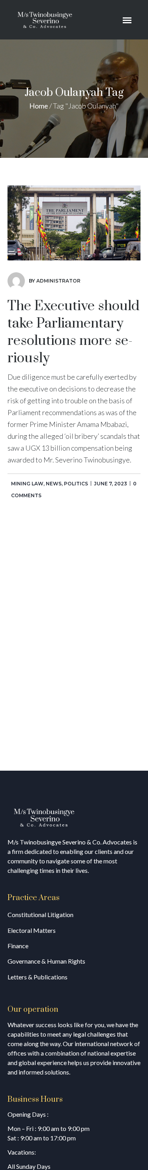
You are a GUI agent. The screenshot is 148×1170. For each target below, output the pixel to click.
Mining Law (27, 484)
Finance (17, 945)
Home (38, 105)
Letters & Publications (37, 977)
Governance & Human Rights (46, 961)
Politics (76, 484)
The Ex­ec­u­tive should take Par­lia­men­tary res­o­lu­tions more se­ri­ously (73, 332)
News (54, 484)
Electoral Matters (31, 930)
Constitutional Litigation (40, 914)
